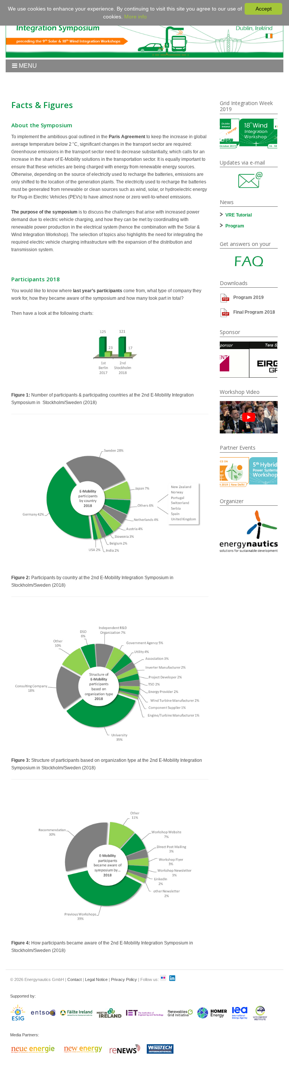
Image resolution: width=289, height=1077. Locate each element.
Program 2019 (248, 297)
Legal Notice (96, 979)
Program (234, 226)
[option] (249, 133)
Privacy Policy (124, 979)
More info (135, 17)
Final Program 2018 (254, 312)
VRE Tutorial (238, 215)
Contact (74, 979)
